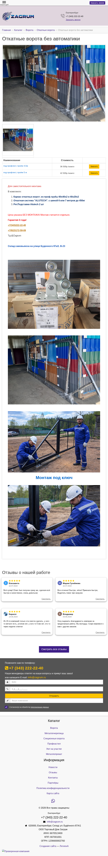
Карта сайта (53, 793)
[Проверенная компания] (15, 851)
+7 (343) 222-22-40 (26, 668)
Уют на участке (54, 749)
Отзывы (53, 772)
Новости (53, 767)
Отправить (54, 696)
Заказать (94, 166)
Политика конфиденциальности (52, 788)
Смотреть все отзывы (54, 649)
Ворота (54, 728)
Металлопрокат (54, 754)
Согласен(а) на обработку (29, 707)
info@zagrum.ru (37, 677)
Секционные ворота (54, 738)
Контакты (53, 777)
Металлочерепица (54, 733)
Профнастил (54, 744)
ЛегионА (64, 846)
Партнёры (53, 783)
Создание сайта (48, 846)
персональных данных (40, 707)
